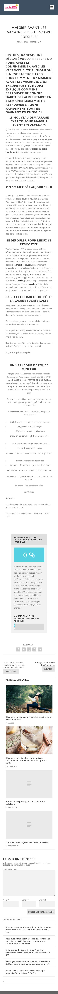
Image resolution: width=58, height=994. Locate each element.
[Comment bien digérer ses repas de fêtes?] (29, 825)
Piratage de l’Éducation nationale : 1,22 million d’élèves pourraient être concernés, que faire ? (28, 962)
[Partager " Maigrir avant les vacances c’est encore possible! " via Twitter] (23, 649)
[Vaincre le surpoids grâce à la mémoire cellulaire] (29, 784)
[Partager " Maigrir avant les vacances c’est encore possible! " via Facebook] (18, 649)
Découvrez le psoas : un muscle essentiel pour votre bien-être (29, 718)
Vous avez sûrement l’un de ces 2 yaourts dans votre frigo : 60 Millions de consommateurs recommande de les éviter (28, 941)
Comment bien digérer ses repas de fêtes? (27, 842)
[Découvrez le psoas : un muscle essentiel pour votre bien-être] (29, 699)
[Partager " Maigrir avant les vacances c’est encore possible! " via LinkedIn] (39, 649)
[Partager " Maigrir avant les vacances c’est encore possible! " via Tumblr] (29, 649)
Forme (33, 41)
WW (7, 145)
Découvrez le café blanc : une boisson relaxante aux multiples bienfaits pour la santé (27, 760)
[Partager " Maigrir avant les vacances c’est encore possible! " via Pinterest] (34, 649)
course (28, 265)
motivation (17, 280)
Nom (6, 900)
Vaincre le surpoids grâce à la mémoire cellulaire (25, 802)
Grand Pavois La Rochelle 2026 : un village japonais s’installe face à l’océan (25, 971)
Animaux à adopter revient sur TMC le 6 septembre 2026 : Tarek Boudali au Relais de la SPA (28, 952)
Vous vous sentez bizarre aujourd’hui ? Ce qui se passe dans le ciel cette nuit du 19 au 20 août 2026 (28, 929)
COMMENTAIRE (10, 869)
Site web (42, 900)
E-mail (25, 900)
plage (28, 274)
